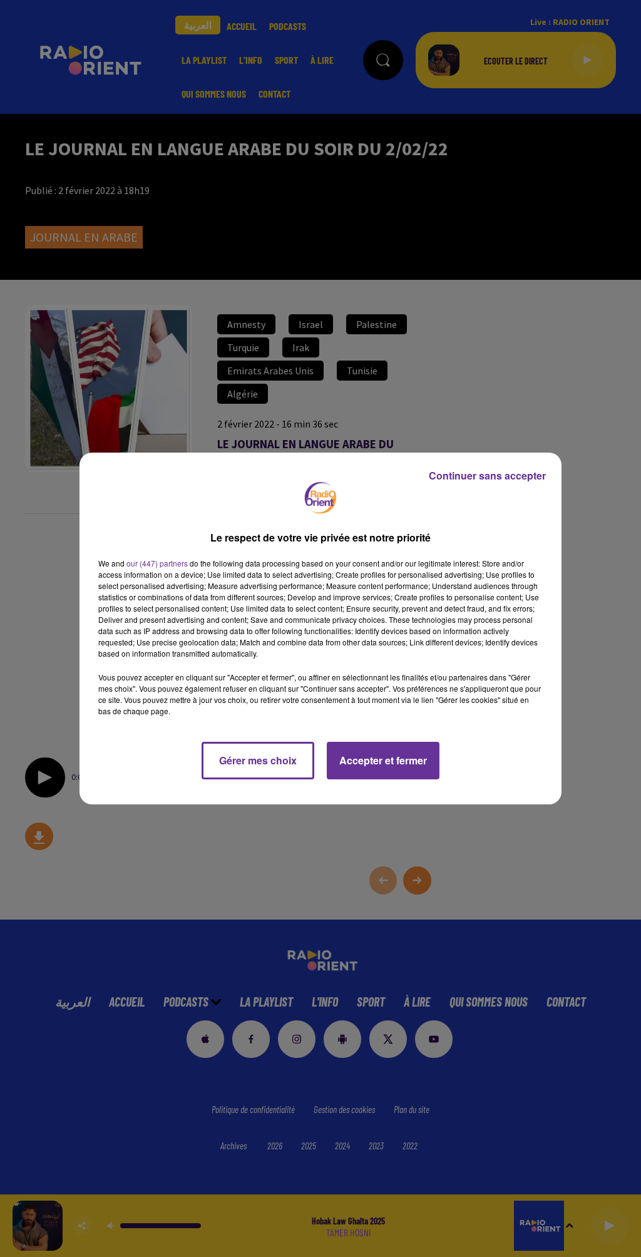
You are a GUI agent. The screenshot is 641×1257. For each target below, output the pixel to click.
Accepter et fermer (383, 760)
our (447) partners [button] (157, 563)
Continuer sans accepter (487, 475)
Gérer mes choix (258, 760)
